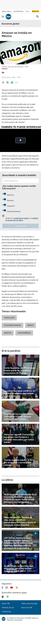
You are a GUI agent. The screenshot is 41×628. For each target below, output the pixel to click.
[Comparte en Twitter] (7, 82)
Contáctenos (6, 612)
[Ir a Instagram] (7, 587)
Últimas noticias (6, 11)
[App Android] (8, 596)
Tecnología (9, 318)
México (30, 325)
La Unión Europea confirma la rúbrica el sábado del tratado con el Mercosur (19, 393)
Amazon (7, 333)
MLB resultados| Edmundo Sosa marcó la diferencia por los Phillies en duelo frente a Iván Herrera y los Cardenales (20, 498)
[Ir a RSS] (17, 587)
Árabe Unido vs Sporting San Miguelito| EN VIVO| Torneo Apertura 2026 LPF (18, 568)
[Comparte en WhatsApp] (12, 82)
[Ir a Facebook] (3, 587)
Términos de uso (8, 607)
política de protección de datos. (21, 219)
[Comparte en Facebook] (3, 82)
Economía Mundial (12, 325)
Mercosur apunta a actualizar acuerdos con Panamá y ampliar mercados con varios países (19, 438)
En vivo (36, 11)
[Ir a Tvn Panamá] (20, 16)
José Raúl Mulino (18, 11)
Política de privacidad (29, 603)
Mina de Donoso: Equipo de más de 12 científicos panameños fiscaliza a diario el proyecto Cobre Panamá (20, 521)
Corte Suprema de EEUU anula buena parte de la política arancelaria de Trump (20, 370)
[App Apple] (3, 596)
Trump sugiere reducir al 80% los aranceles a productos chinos (19, 462)
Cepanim (28, 11)
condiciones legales (21, 218)
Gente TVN (6, 603)
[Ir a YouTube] (12, 587)
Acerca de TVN (26, 607)
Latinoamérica (24, 333)
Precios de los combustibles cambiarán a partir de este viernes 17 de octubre (18, 416)
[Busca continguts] (37, 16)
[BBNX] (3, 619)
